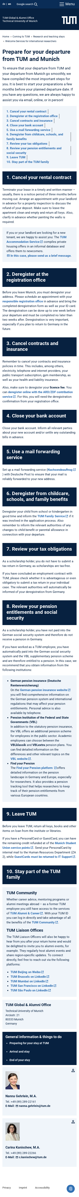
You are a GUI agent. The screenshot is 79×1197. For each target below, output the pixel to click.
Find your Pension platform (34, 768)
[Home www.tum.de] (69, 20)
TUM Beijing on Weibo (26, 972)
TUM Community (43, 922)
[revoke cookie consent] (71, 1189)
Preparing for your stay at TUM (29, 1043)
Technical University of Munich (19, 21)
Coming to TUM (21, 36)
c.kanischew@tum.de (32, 1157)
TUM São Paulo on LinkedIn (29, 990)
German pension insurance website (43, 690)
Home (5, 36)
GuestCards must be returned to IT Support (43, 857)
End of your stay (20, 1060)
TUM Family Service (51, 516)
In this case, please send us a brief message (41, 256)
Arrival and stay (20, 1051)
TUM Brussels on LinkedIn (28, 977)
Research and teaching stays (49, 36)
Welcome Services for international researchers (30, 41)
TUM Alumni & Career (25, 913)
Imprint (23, 1187)
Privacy (6, 1187)
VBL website (19, 759)
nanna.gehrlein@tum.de (34, 1105)
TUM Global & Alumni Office (18, 17)
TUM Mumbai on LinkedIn (28, 981)
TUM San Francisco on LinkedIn (32, 986)
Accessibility (42, 1187)
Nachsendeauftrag (60, 470)
